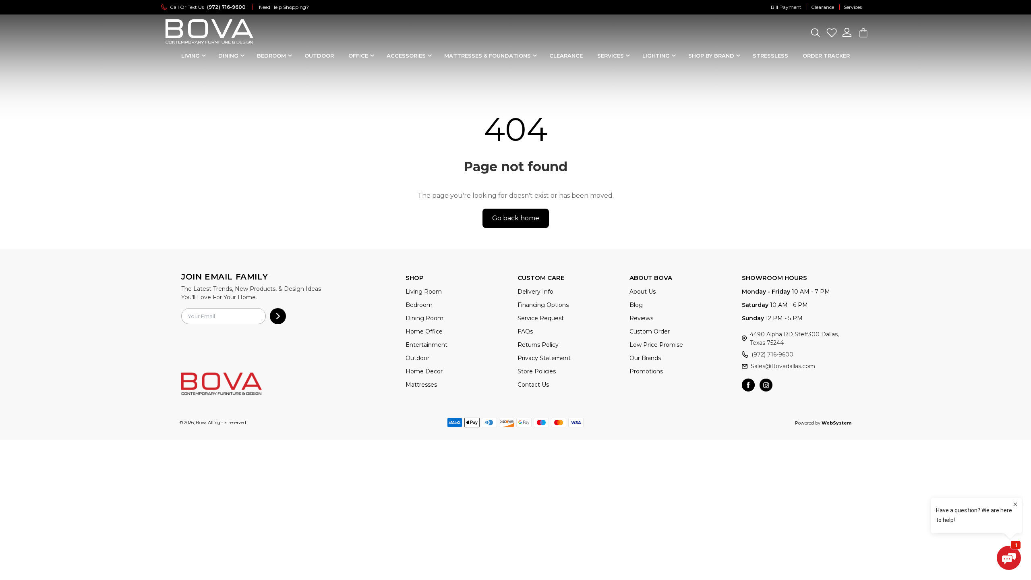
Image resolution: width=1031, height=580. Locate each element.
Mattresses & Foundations (487, 55)
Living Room (424, 291)
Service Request (541, 318)
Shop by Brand (711, 55)
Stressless (770, 55)
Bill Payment (786, 7)
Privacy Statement (544, 358)
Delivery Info (535, 291)
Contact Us (533, 384)
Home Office (424, 331)
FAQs (525, 331)
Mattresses (421, 384)
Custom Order (649, 331)
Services (853, 7)
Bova (201, 422)
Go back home (515, 218)
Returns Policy (538, 344)
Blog (636, 305)
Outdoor (319, 55)
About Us (642, 291)
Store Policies (537, 371)
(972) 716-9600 (772, 354)
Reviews (641, 318)
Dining (228, 55)
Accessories (406, 55)
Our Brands (645, 358)
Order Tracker (826, 55)
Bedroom (271, 55)
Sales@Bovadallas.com (783, 366)
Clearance (822, 7)
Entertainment (426, 344)
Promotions (646, 371)
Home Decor (424, 371)
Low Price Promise (656, 344)
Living (190, 55)
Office (358, 55)
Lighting (656, 55)
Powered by (823, 423)
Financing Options (543, 305)
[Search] (815, 32)
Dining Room (424, 318)
